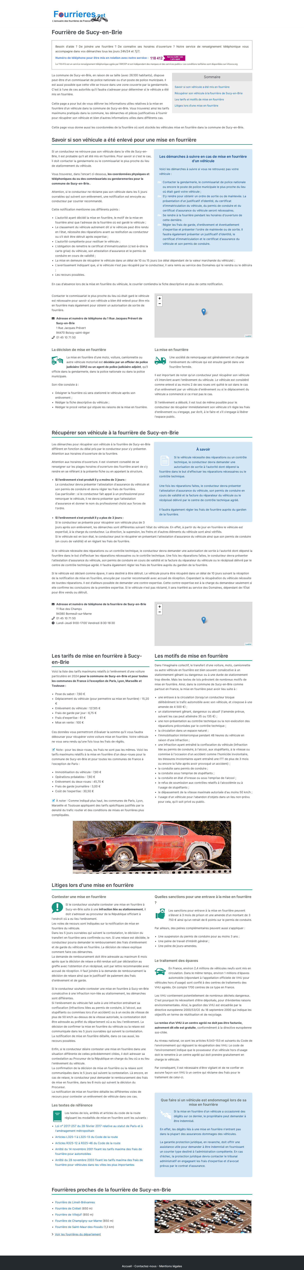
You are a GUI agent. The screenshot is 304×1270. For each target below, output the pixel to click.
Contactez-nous (145, 1266)
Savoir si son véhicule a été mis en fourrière (202, 87)
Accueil (127, 1266)
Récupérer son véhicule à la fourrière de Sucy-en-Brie (209, 93)
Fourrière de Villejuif (68, 1214)
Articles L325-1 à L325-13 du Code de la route (86, 1137)
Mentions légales (170, 1266)
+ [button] (160, 298)
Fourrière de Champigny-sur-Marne (78, 1220)
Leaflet (248, 336)
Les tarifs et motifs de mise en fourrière (199, 99)
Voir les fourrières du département (78, 1234)
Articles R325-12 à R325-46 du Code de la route (87, 1143)
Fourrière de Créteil (68, 1208)
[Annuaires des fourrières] (80, 17)
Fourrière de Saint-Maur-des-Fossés (79, 1227)
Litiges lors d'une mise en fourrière (196, 105)
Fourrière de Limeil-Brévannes (75, 1202)
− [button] (160, 303)
